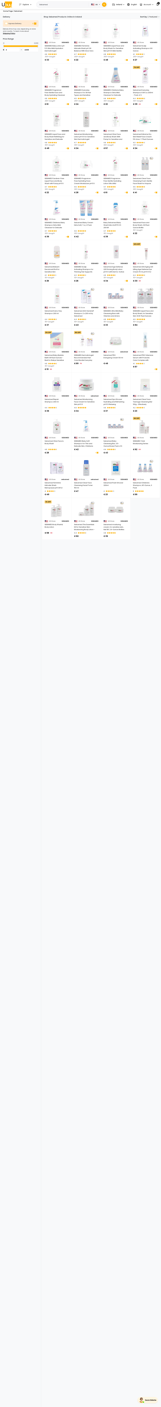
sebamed (124, 352)
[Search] (104, 4)
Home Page (8, 11)
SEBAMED (65, 42)
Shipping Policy (9, 33)
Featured (153, 17)
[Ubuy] (7, 4)
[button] (118, 4)
